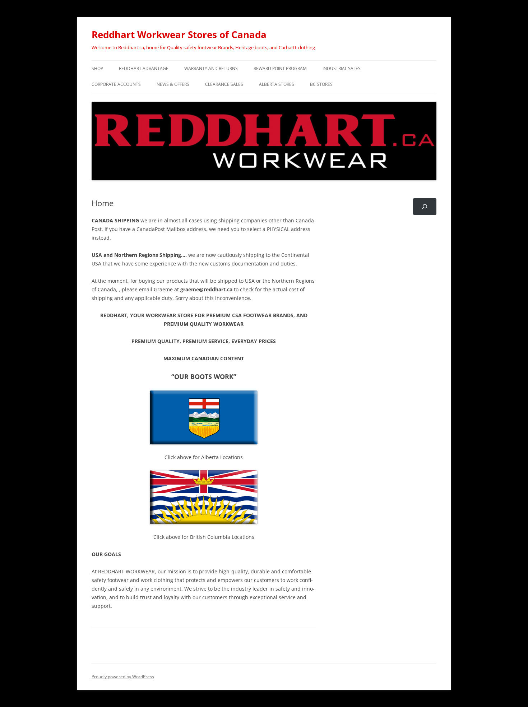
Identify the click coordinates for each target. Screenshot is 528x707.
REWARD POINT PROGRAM (280, 68)
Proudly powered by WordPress (123, 677)
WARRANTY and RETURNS (211, 68)
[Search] (424, 206)
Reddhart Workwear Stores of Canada (179, 34)
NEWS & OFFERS (173, 84)
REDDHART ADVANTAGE (143, 68)
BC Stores (321, 84)
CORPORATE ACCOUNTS (116, 84)
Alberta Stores (276, 84)
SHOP (97, 68)
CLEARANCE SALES (224, 84)
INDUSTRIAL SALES (342, 68)
